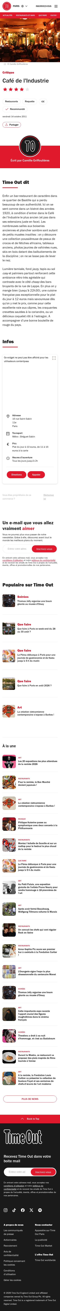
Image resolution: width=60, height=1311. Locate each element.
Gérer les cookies (12, 1280)
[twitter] (31, 1210)
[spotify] (40, 1210)
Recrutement (10, 1246)
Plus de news (30, 1099)
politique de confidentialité (43, 561)
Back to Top (33, 1119)
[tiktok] (14, 1210)
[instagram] (5, 1210)
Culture (54, 16)
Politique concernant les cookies (14, 1263)
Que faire (43, 16)
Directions (16, 475)
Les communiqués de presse (13, 1233)
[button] (54, 358)
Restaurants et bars (25, 16)
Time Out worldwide (45, 1260)
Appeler (36, 475)
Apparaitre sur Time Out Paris (45, 1233)
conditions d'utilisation (12, 561)
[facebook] (23, 1210)
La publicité (41, 1240)
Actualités (7, 16)
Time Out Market (43, 1246)
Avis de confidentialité (11, 1254)
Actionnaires (10, 1240)
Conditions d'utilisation (10, 1273)
